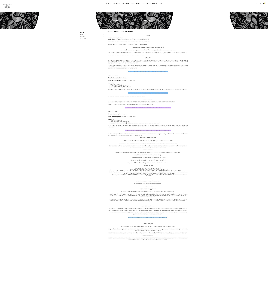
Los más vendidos (96, 281)
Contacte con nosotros (97, 294)
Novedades (97, 280)
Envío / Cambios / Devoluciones (97, 286)
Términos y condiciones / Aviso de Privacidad (96, 289)
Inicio (82, 32)
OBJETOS (82, 36)
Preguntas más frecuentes (97, 287)
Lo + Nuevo (83, 38)
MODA (81, 34)
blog (161, 3)
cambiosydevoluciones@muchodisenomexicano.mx (138, 210)
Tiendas (97, 298)
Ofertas (97, 278)
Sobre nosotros (97, 291)
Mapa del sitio (96, 296)
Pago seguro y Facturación (97, 293)
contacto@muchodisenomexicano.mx (172, 289)
